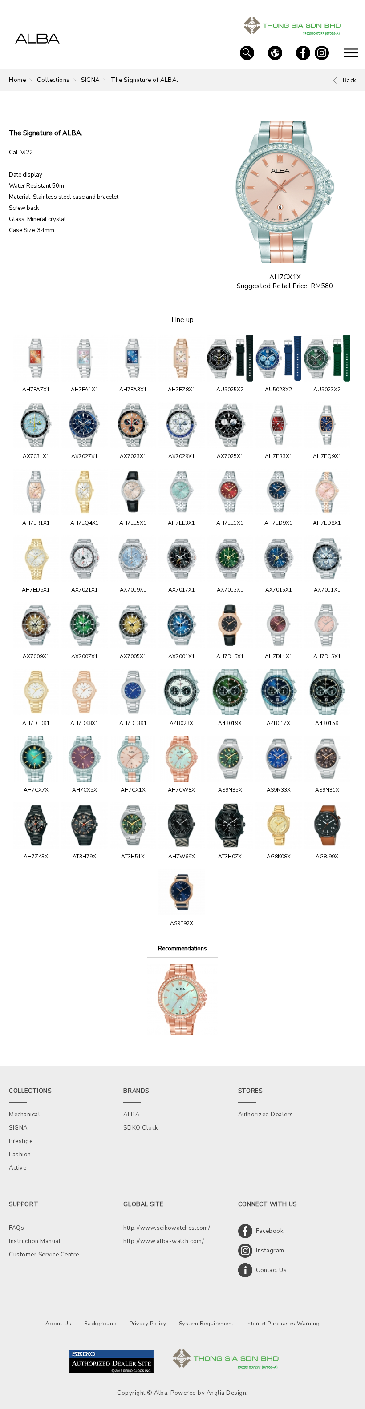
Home (17, 80)
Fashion (20, 1155)
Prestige (20, 1141)
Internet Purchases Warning (283, 1323)
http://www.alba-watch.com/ (163, 1241)
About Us (58, 1323)
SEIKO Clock (140, 1128)
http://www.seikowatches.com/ (166, 1228)
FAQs (16, 1228)
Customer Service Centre (44, 1255)
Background (100, 1323)
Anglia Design (227, 1393)
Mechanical (24, 1115)
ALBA (131, 1115)
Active (17, 1168)
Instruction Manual (35, 1241)
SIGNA (90, 80)
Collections (53, 80)
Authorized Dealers (265, 1115)
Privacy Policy (148, 1323)
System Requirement (206, 1323)
